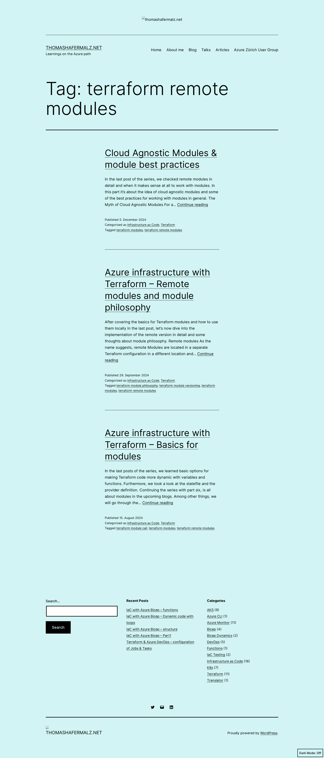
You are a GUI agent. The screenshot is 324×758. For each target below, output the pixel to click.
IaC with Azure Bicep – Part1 (148, 636)
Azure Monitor (218, 623)
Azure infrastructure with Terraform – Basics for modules (157, 444)
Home (156, 50)
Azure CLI (214, 616)
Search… (53, 601)
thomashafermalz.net (74, 47)
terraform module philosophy (137, 385)
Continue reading (192, 204)
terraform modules (129, 230)
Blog (192, 50)
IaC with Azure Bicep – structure (151, 629)
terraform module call (131, 528)
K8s (210, 668)
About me (175, 50)
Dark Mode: (307, 753)
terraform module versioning (179, 385)
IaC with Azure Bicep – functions (152, 610)
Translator (215, 680)
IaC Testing (216, 655)
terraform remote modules (163, 230)
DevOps (213, 642)
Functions (215, 648)
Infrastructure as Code (143, 225)
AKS (210, 610)
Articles (222, 50)
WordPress (268, 733)
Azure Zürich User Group (256, 50)
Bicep (211, 629)
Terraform (168, 225)
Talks (206, 50)
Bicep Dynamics (219, 636)
